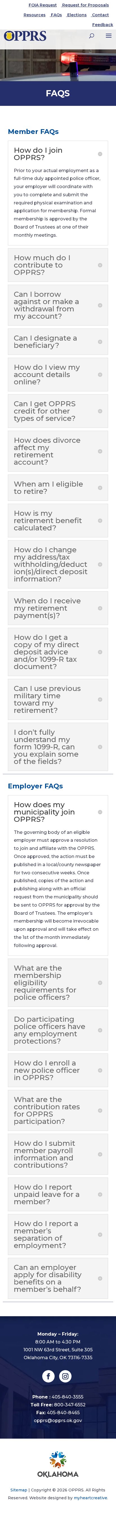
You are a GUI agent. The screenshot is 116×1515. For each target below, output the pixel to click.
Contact (100, 14)
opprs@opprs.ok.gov (58, 1420)
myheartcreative (90, 1497)
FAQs (56, 14)
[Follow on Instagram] (65, 1376)
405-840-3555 (67, 1397)
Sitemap (18, 1490)
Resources (35, 14)
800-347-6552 (70, 1404)
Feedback (102, 24)
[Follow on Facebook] (48, 1376)
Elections (77, 14)
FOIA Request (43, 5)
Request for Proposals (85, 5)
